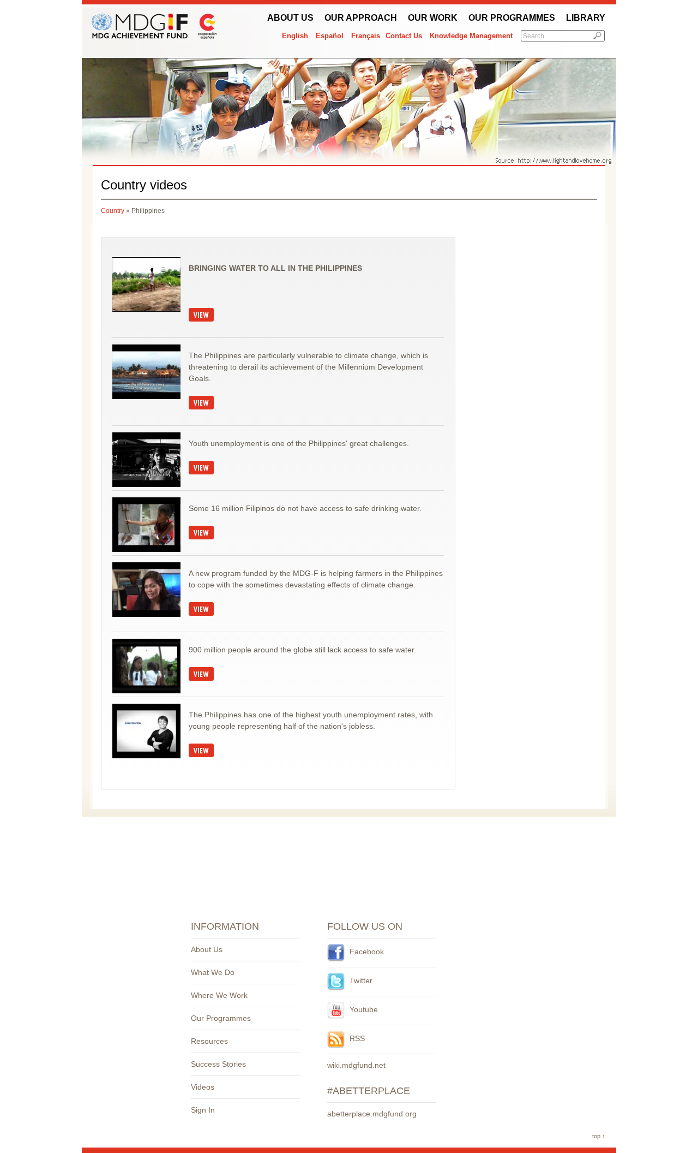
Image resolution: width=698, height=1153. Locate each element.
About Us (290, 17)
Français (365, 36)
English (295, 36)
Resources (209, 1041)
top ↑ (598, 1136)
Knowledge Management (471, 36)
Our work (433, 17)
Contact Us (404, 36)
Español (330, 36)
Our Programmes (511, 17)
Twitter (359, 980)
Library (585, 17)
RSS (356, 1038)
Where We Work (219, 995)
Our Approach (360, 17)
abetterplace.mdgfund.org (372, 1113)
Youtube (362, 1009)
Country (112, 211)
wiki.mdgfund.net (356, 1065)
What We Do (212, 972)
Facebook (365, 951)
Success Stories (218, 1064)
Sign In (203, 1110)
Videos (202, 1087)
